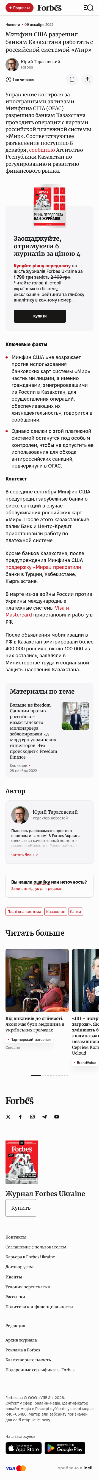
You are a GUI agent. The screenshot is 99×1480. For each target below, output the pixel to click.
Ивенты (14, 1277)
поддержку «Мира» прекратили (43, 567)
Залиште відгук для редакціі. (37, 888)
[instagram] (32, 1117)
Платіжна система (24, 911)
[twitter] (8, 1117)
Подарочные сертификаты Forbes (40, 1369)
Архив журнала (21, 1340)
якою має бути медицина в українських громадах (35, 1024)
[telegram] (44, 1117)
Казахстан (55, 911)
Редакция (15, 1325)
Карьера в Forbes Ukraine (30, 1256)
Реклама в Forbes (23, 1350)
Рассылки (15, 1296)
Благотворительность (28, 1359)
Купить (21, 1208)
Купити (40, 316)
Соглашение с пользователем (36, 1247)
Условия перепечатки (28, 1287)
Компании (18, 766)
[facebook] (20, 1117)
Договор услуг (20, 1266)
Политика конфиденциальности (39, 1306)
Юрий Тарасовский (40, 61)
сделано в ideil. (76, 1468)
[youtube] (57, 1117)
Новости (13, 24)
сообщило (42, 150)
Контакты (16, 1237)
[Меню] (88, 7)
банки (75, 911)
